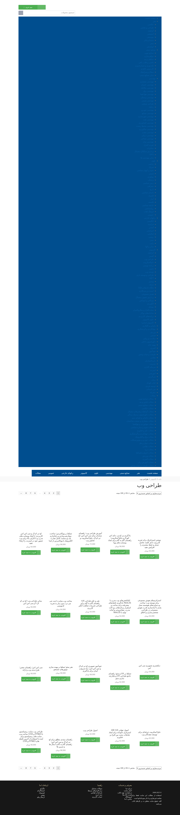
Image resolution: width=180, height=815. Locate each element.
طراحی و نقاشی (147, 28)
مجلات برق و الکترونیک (144, 437)
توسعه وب (149, 272)
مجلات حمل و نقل (146, 443)
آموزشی (152, 373)
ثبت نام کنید (22, 2)
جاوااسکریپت (148, 262)
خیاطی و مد (149, 59)
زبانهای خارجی (150, 218)
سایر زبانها (149, 246)
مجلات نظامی (148, 446)
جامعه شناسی (148, 205)
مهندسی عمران (147, 85)
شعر (152, 43)
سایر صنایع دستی (147, 75)
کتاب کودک (151, 383)
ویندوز (151, 281)
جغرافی (150, 186)
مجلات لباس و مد (146, 402)
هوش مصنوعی (148, 294)
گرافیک (151, 31)
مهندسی (152, 78)
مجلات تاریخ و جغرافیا (145, 453)
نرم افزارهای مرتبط (95, 791)
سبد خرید (99, 795)
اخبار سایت (128, 791)
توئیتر (43, 795)
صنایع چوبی (149, 53)
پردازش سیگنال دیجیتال (144, 151)
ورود (31, 2)
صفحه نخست (150, 18)
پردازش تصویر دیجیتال (145, 297)
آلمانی (151, 227)
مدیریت (153, 364)
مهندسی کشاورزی (146, 123)
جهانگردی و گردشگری (147, 329)
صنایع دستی (151, 50)
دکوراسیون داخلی (148, 342)
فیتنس (153, 335)
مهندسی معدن (148, 132)
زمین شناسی (148, 183)
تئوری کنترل (149, 145)
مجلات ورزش (148, 456)
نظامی (153, 358)
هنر (154, 21)
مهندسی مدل (148, 142)
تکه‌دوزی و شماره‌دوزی (144, 66)
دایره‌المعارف (150, 361)
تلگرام (43, 788)
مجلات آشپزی (148, 459)
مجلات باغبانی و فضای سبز (143, 418)
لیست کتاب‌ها (127, 795)
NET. (151, 278)
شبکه (151, 285)
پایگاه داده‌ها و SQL (146, 288)
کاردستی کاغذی (147, 69)
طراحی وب (149, 259)
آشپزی (153, 348)
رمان (153, 380)
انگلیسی (150, 221)
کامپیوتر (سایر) (148, 323)
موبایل (151, 307)
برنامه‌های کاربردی (146, 316)
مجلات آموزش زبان (146, 462)
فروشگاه (128, 797)
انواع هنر (150, 47)
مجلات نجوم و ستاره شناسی (142, 427)
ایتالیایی (151, 234)
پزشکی (151, 180)
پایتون (151, 269)
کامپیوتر (152, 250)
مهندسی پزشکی (147, 97)
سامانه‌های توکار (147, 313)
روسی (151, 237)
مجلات (153, 396)
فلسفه (151, 202)
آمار (152, 199)
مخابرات (150, 148)
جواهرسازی (149, 56)
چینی (152, 240)
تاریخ (152, 189)
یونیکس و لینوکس (146, 300)
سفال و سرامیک (147, 72)
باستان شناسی (148, 193)
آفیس (151, 256)
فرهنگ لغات (149, 212)
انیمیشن (150, 34)
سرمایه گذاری (150, 367)
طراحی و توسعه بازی (145, 275)
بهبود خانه (152, 345)
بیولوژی (150, 177)
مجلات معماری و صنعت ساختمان (140, 421)
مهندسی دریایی (147, 135)
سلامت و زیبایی (149, 338)
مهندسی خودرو (147, 110)
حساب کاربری (97, 797)
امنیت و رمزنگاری (146, 291)
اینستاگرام (41, 791)
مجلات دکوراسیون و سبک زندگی (140, 415)
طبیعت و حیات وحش (147, 354)
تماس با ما (128, 799)
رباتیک (151, 107)
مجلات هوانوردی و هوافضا (143, 424)
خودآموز (152, 351)
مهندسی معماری (147, 82)
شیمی (151, 174)
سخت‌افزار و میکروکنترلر (143, 310)
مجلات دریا (149, 450)
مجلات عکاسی (148, 408)
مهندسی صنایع (148, 113)
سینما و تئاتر (149, 40)
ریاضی (151, 164)
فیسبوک (42, 793)
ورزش (153, 332)
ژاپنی (152, 243)
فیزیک (151, 167)
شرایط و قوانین (96, 793)
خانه (160, 479)
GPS (152, 155)
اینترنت (153, 370)
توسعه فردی (150, 386)
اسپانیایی (150, 231)
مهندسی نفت (148, 120)
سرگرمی (152, 377)
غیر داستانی (151, 389)
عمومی (151, 215)
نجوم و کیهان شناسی (145, 170)
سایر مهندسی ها (147, 158)
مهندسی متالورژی (146, 129)
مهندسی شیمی (148, 101)
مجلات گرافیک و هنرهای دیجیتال (141, 412)
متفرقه (153, 392)
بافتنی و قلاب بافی (146, 62)
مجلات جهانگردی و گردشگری (142, 434)
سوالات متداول (96, 788)
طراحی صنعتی (148, 104)
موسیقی (150, 37)
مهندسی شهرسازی (146, 116)
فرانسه (151, 224)
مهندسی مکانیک (147, 88)
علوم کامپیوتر (148, 319)
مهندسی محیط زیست (145, 126)
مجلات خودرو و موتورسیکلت (142, 440)
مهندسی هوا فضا (147, 94)
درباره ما (129, 788)
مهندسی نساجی (147, 139)
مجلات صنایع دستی (146, 405)
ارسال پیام (41, 797)
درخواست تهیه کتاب (125, 793)
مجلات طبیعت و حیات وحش (142, 465)
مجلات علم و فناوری (145, 431)
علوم (154, 161)
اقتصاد (151, 196)
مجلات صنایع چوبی (146, 399)
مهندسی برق (148, 91)
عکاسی (151, 24)
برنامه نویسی (148, 265)
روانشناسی (149, 208)
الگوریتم (150, 304)
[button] (147, 558)
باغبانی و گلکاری (149, 326)
